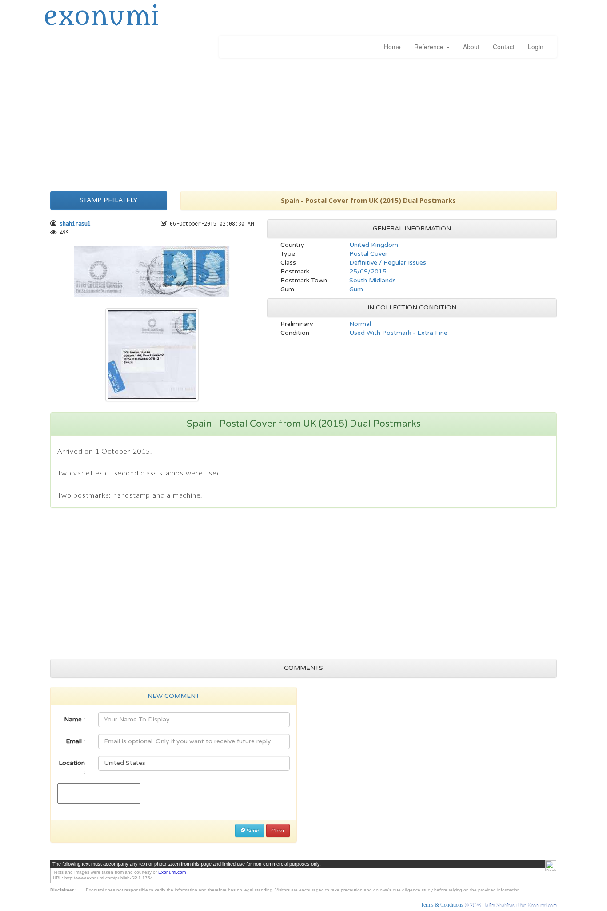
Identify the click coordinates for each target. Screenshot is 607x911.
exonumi (101, 17)
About (471, 46)
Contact (504, 46)
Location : (72, 767)
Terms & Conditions (443, 905)
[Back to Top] (550, 865)
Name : (74, 719)
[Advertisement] (303, 122)
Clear (278, 831)
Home (392, 46)
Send (252, 831)
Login (535, 46)
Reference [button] (429, 46)
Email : (75, 741)
